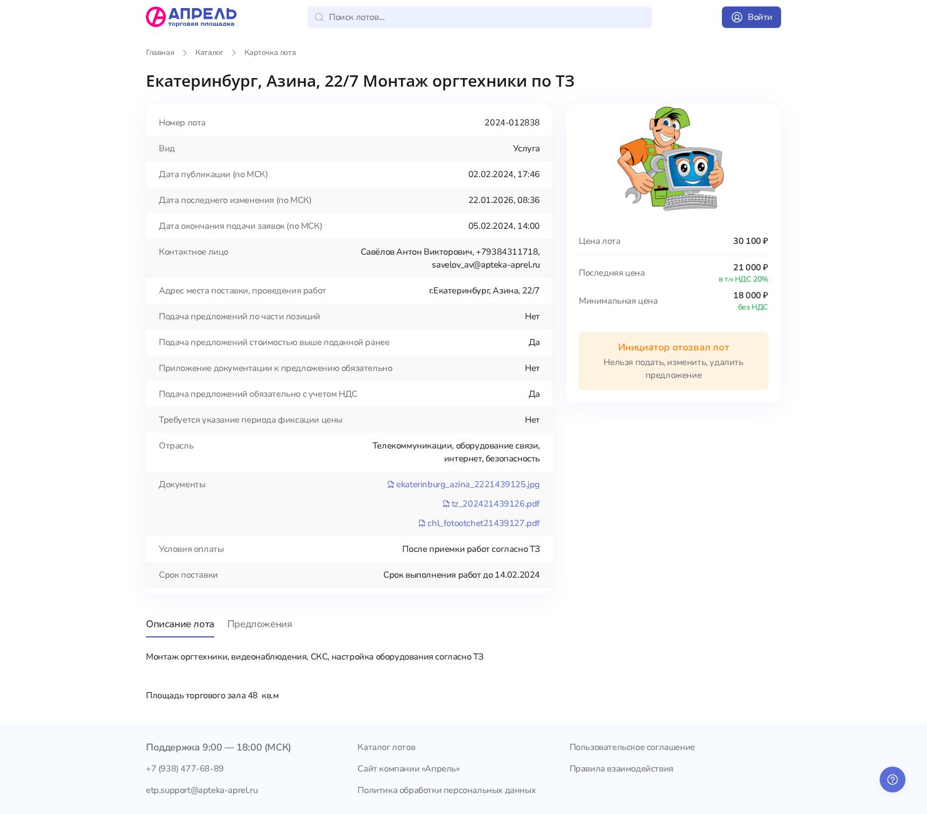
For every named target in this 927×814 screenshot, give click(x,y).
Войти (760, 17)
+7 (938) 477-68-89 (185, 769)
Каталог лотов (386, 747)
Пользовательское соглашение (632, 747)
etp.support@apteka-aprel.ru (201, 790)
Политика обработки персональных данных (446, 790)
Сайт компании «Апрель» (408, 769)
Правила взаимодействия (621, 769)
